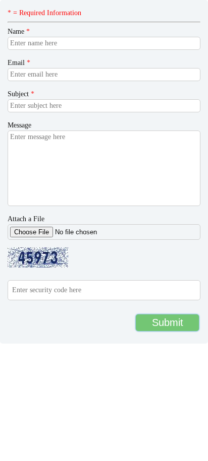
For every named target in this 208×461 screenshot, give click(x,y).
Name (19, 31)
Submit (167, 322)
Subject (21, 94)
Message (19, 125)
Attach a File (26, 219)
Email (19, 63)
